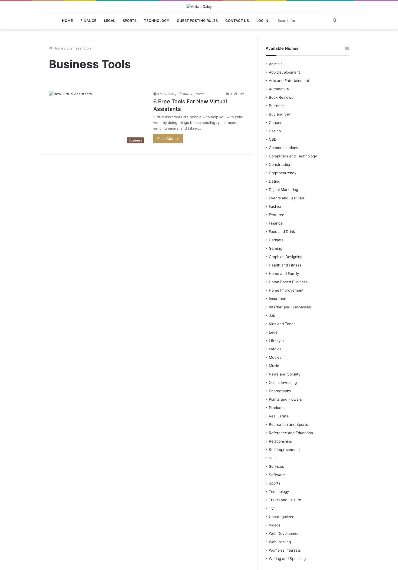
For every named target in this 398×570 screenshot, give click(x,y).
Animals (275, 64)
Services (276, 466)
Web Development (285, 533)
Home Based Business (288, 282)
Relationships (280, 441)
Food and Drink (282, 231)
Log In (262, 20)
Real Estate (279, 416)
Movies (275, 357)
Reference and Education (291, 433)
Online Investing (283, 382)
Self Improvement (284, 449)
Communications (283, 148)
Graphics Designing (285, 257)
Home (67, 20)
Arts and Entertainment (289, 80)
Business (276, 106)
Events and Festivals (287, 198)
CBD (273, 139)
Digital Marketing (283, 189)
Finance (88, 20)
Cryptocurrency (282, 173)
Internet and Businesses (290, 307)
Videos (274, 525)
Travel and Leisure (285, 500)
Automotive (279, 89)
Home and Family (284, 273)
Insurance (277, 298)
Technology (156, 20)
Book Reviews (281, 97)
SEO (272, 458)
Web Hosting (280, 542)
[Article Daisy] (199, 6)
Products (277, 408)
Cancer (275, 122)
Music (274, 366)
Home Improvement (286, 290)
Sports (129, 20)
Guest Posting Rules (197, 20)
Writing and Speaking (287, 558)
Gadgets (276, 240)
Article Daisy (167, 94)
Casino (275, 131)
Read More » (168, 138)
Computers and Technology (293, 156)
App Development (284, 72)
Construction (280, 164)
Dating (274, 181)
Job (272, 315)
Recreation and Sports (288, 424)
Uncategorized (281, 517)
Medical (275, 349)
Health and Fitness (285, 265)
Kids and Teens (282, 324)
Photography (280, 391)
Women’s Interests (285, 550)
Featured (276, 215)
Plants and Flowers (285, 399)
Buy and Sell (280, 114)
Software (277, 475)
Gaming (275, 248)
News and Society (285, 374)
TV (271, 508)
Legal (109, 20)
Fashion (275, 206)
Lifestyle (276, 340)
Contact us (237, 20)
